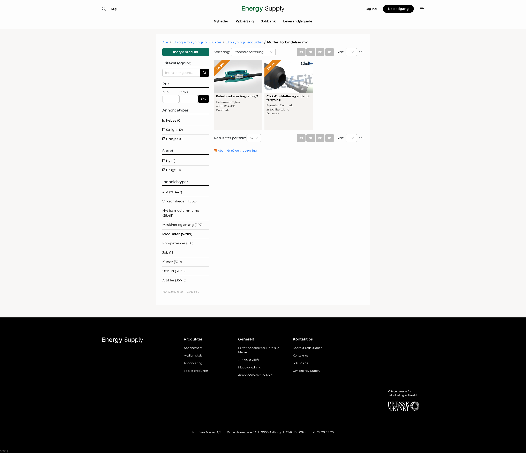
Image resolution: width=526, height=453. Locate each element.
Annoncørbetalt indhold (255, 375)
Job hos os (300, 363)
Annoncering (193, 363)
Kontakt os (300, 355)
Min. (166, 92)
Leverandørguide (297, 21)
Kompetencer (177, 243)
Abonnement (193, 348)
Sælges (174, 130)
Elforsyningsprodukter (244, 42)
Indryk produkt (185, 52)
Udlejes (174, 139)
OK (203, 99)
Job (168, 252)
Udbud (174, 271)
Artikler (174, 280)
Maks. (184, 92)
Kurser (172, 262)
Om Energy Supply (306, 371)
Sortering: (222, 52)
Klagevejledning (249, 367)
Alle (165, 42)
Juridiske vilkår (249, 360)
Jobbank (268, 21)
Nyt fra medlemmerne (180, 213)
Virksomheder (179, 201)
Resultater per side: (230, 138)
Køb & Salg (245, 21)
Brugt (173, 170)
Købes (173, 120)
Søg (114, 9)
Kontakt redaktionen (307, 348)
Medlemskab (193, 355)
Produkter (177, 234)
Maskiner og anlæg (182, 225)
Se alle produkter (196, 371)
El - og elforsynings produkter (197, 42)
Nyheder (221, 21)
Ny (170, 161)
